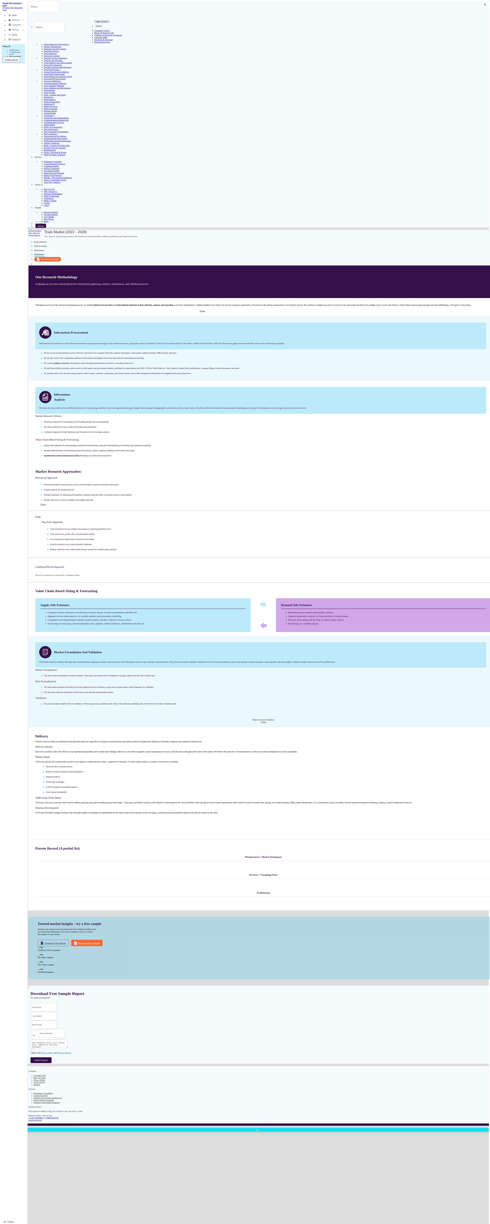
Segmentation (39, 250)
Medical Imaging (50, 109)
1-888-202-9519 (52, 1118)
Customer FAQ (40, 1075)
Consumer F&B (100, 37)
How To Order (40, 1078)
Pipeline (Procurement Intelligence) (48, 1098)
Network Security (51, 129)
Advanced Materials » (53, 81)
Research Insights (51, 212)
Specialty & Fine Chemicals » (56, 58)
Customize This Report (55, 943)
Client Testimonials (51, 196)
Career (46, 205)
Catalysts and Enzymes (53, 60)
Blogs (46, 221)
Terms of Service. (64, 1053)
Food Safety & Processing (54, 74)
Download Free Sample (50, 259)
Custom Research (41, 1096)
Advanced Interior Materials (55, 83)
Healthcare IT (49, 104)
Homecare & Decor (102, 42)
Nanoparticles (49, 90)
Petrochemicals (50, 150)
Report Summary (40, 242)
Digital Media (49, 125)
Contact (47, 203)
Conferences (49, 198)
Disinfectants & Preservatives (55, 139)
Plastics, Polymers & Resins (55, 152)
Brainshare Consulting (53, 162)
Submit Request (41, 1060)
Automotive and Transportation (56, 118)
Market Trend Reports (53, 175)
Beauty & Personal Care (104, 33)
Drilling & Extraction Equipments (57, 141)
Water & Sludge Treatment (54, 155)
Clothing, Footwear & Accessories (108, 35)
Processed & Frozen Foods (54, 79)
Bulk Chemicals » (51, 134)
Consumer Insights (51, 166)
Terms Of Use (39, 1082)
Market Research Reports (54, 173)
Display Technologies (52, 47)
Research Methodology (53, 194)
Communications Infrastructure (56, 120)
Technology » (49, 116)
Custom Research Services (54, 164)
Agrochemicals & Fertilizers (55, 136)
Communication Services (54, 122)
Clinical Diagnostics (52, 102)
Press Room (48, 219)
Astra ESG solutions (52, 182)
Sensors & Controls (51, 56)
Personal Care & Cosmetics (55, 148)
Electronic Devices (51, 51)
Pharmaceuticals (50, 111)
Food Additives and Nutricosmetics (58, 63)
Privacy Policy (47, 1053)
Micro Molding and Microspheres (57, 88)
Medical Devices (50, 106)
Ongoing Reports (51, 214)
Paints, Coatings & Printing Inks (57, 145)
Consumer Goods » (102, 31)
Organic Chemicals (51, 143)
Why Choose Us (50, 191)
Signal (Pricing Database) (44, 1100)
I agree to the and (50, 1053)
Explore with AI (11, 60)
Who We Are (49, 189)
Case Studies (49, 217)
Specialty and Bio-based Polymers (57, 67)
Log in (40, 224)
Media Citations (50, 201)
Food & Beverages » (52, 70)
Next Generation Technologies (56, 132)
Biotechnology (50, 99)
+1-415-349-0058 (35, 1118)
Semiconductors (50, 54)
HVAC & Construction (53, 127)
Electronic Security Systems (55, 49)
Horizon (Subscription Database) (47, 1102)
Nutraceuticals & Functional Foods (58, 77)
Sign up (41, 226)
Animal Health (50, 113)
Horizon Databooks (52, 168)
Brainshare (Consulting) (43, 1093)
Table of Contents (40, 246)
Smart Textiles (49, 93)
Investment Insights (51, 171)
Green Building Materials (54, 86)
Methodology (39, 254)
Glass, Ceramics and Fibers (55, 95)
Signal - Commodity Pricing (55, 180)
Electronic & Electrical (103, 40)
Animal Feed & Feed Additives (56, 72)
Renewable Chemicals (53, 65)
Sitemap (37, 1085)
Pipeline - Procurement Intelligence (58, 178)
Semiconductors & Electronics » (57, 44)
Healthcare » (49, 97)
